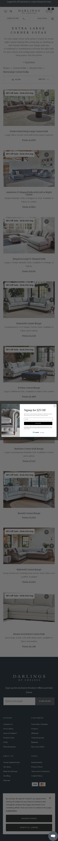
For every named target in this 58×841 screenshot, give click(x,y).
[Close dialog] (55, 406)
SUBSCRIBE (38, 423)
